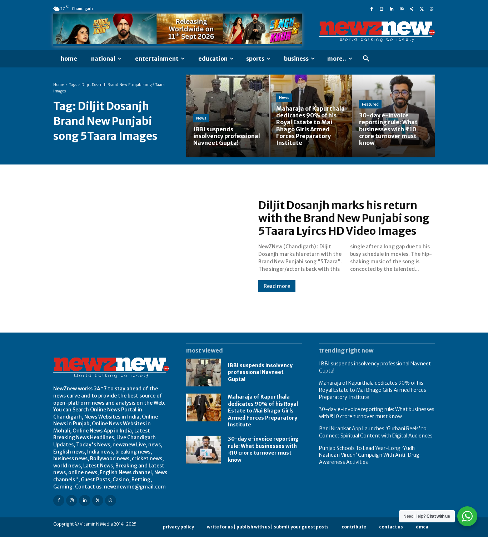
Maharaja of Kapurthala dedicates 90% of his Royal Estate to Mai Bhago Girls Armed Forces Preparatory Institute (263, 411)
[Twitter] (421, 8)
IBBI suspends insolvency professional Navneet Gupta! (260, 372)
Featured (370, 104)
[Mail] (401, 8)
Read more (277, 286)
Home (58, 84)
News (201, 118)
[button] (366, 59)
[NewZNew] (377, 31)
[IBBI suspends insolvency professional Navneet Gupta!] (227, 116)
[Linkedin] (391, 8)
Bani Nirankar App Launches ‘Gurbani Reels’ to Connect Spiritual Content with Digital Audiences (376, 432)
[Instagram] (381, 8)
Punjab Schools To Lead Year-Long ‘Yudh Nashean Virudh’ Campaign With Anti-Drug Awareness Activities (369, 455)
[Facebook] (371, 8)
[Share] (411, 8)
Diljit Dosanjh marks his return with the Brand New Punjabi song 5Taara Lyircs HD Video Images (343, 218)
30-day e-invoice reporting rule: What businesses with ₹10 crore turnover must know (263, 449)
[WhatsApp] (431, 8)
